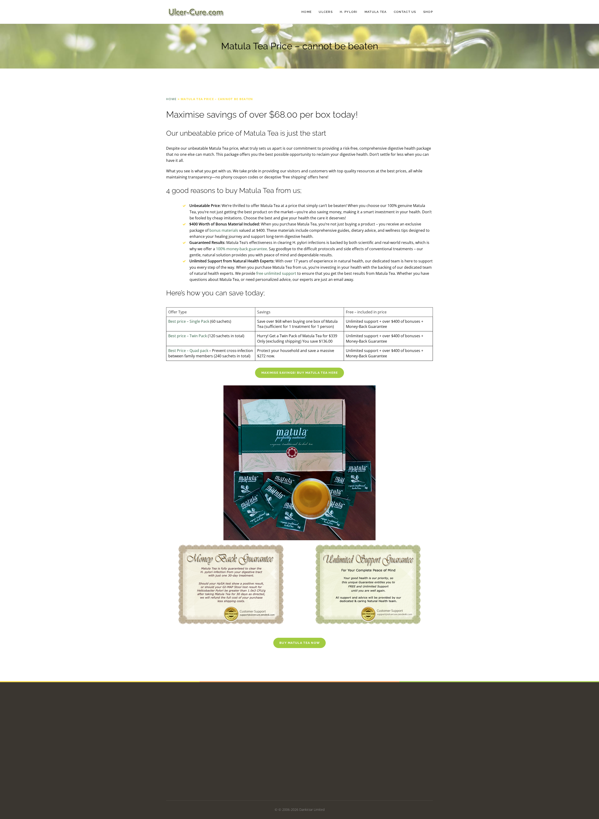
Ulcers (326, 12)
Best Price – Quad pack (188, 350)
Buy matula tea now (299, 643)
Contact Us (405, 12)
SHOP (428, 12)
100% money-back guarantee (241, 248)
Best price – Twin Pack (187, 335)
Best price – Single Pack (188, 321)
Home (306, 12)
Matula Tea (376, 12)
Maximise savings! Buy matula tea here (299, 372)
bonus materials (224, 230)
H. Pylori (349, 12)
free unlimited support (276, 273)
